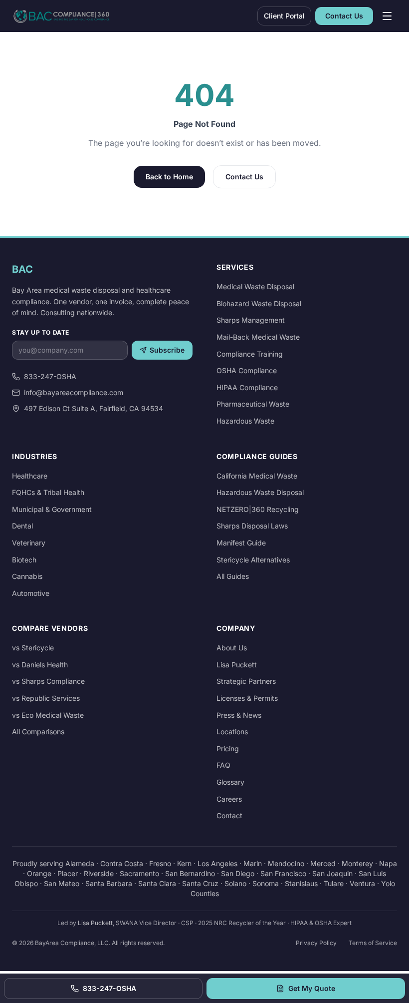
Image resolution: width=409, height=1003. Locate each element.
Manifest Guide (241, 542)
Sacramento (139, 873)
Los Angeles (217, 863)
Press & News (238, 715)
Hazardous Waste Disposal (260, 492)
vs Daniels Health (40, 664)
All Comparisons (38, 731)
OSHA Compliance (246, 370)
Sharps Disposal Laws (252, 525)
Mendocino (286, 863)
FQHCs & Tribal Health (48, 492)
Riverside (99, 873)
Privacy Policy (316, 943)
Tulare (334, 883)
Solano (235, 883)
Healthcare (29, 476)
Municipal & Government (52, 509)
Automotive (30, 593)
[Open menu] (387, 16)
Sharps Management (250, 320)
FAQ (223, 765)
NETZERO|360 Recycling (257, 509)
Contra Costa (121, 863)
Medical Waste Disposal (255, 286)
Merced (323, 863)
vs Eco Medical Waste (48, 715)
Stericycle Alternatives (253, 559)
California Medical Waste (256, 476)
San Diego (237, 873)
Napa (388, 863)
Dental (22, 525)
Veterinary (28, 542)
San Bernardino (190, 873)
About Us (231, 647)
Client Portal (284, 15)
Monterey (357, 863)
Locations (232, 731)
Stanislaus (301, 883)
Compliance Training (249, 354)
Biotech (24, 559)
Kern (184, 863)
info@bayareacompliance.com (73, 392)
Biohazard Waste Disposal (258, 303)
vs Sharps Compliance (48, 681)
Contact (229, 815)
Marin (252, 863)
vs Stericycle (33, 647)
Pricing (227, 748)
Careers (229, 799)
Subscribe (167, 350)
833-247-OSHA (50, 376)
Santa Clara (157, 883)
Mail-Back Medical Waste (258, 337)
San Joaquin (332, 873)
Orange (39, 873)
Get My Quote (311, 988)
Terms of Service (373, 943)
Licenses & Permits (247, 698)
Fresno (160, 863)
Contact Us (344, 15)
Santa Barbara (108, 883)
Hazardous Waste (245, 421)
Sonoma (265, 883)
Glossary (230, 782)
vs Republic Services (46, 698)
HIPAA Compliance (247, 387)
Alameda (79, 863)
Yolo (388, 883)
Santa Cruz (200, 883)
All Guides (232, 576)
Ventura (362, 883)
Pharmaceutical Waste (252, 404)
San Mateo (61, 883)
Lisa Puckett (236, 664)
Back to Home (169, 176)
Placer (67, 873)
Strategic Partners (246, 681)
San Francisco (283, 873)
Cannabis (27, 576)
